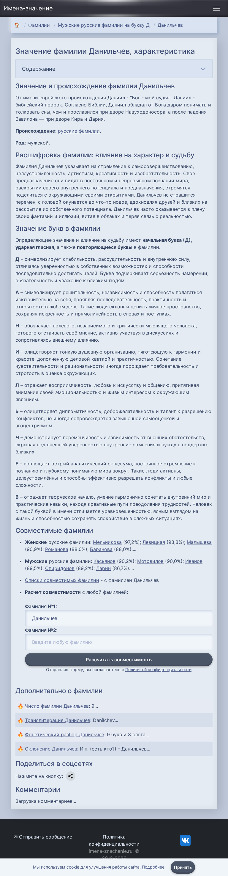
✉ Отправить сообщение (43, 837)
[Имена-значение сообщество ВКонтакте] (185, 840)
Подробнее (153, 866)
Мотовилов (150, 561)
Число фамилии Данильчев (57, 706)
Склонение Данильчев (51, 749)
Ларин (103, 568)
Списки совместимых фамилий (62, 580)
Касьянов (104, 561)
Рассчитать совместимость (119, 660)
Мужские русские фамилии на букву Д (104, 25)
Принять (183, 867)
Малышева (199, 542)
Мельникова (107, 542)
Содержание (38, 69)
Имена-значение (28, 8)
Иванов (193, 561)
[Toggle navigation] (216, 8)
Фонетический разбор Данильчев (64, 734)
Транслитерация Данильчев (57, 720)
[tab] (114, 69)
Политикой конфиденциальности (158, 669)
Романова (56, 549)
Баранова (101, 549)
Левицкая (153, 542)
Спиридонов (60, 568)
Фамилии (39, 25)
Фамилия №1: (41, 606)
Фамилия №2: (41, 630)
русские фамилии (79, 131)
